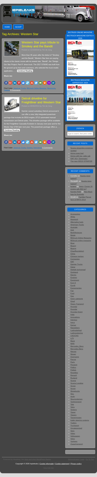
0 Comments (15, 90)
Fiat (72, 291)
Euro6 (72, 285)
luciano (73, 186)
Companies (75, 259)
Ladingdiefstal (76, 330)
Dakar (72, 267)
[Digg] (53, 83)
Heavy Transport (77, 304)
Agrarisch (74, 219)
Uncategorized (76, 428)
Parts (72, 362)
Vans (72, 431)
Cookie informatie (47, 464)
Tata (72, 404)
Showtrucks (51, 88)
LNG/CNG (74, 336)
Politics (73, 367)
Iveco (72, 322)
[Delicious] (27, 83)
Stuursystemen (76, 399)
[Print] (45, 83)
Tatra (72, 407)
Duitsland (74, 272)
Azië (72, 230)
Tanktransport (75, 402)
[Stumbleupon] (32, 83)
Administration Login (76, 459)
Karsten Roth (75, 192)
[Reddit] (23, 83)
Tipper (73, 412)
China (72, 254)
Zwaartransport (76, 444)
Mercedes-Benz (76, 349)
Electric (73, 275)
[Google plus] (10, 83)
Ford (72, 293)
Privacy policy (76, 464)
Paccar (73, 359)
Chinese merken (77, 256)
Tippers (73, 415)
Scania (73, 381)
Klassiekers (75, 328)
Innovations (37, 148)
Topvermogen (75, 418)
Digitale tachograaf (78, 270)
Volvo (72, 439)
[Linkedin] (15, 83)
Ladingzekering (76, 333)
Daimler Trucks (76, 264)
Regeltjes (74, 373)
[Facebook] (6, 83)
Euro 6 (73, 283)
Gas (72, 296)
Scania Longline (76, 383)
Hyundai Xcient (76, 312)
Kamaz (73, 325)
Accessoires (75, 214)
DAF (72, 262)
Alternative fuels (76, 222)
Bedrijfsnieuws (76, 233)
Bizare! (73, 246)
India (72, 315)
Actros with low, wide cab (80, 156)
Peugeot (73, 365)
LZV (72, 338)
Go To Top (90, 459)
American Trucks (19, 88)
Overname (74, 357)
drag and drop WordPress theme (38, 459)
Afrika (72, 217)
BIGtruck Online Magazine (36, 88)
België (72, 235)
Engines (29, 148)
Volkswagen (75, 436)
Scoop (18, 27)
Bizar (72, 243)
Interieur (73, 320)
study (72, 396)
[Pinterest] (19, 83)
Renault (73, 375)
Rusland (73, 378)
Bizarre (73, 248)
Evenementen (76, 288)
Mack (72, 341)
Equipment (74, 280)
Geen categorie (76, 299)
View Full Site (48, 468)
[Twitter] (36, 83)
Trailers (73, 423)
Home (7, 27)
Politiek (73, 370)
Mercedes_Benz (76, 346)
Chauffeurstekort (77, 251)
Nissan (73, 354)
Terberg (73, 410)
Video (72, 433)
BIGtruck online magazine (80, 241)
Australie (73, 227)
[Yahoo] (49, 83)
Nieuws (73, 352)
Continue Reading (25, 71)
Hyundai (73, 307)
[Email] (40, 83)
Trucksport (74, 426)
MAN (72, 344)
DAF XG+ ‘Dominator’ (79, 159)
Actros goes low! (77, 153)
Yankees (7, 90)
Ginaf (72, 301)
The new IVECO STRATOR (81, 161)
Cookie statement (62, 464)
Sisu (72, 394)
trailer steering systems (79, 420)
